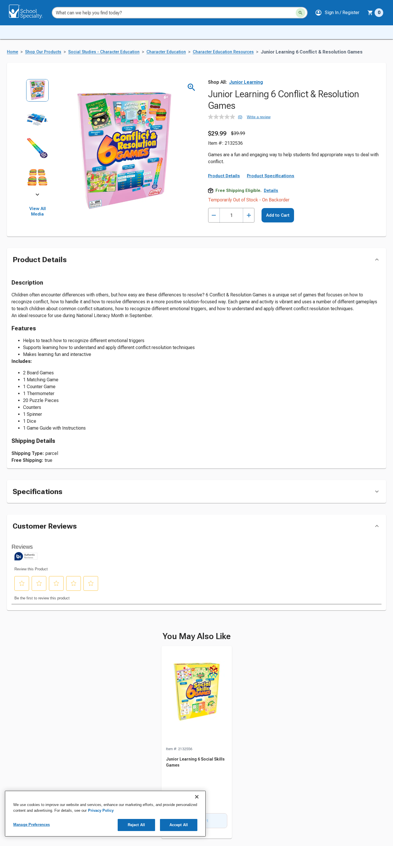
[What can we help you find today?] (300, 13)
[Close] (196, 796)
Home (12, 51)
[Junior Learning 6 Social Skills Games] (196, 696)
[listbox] (37, 137)
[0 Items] (370, 13)
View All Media (37, 211)
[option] (37, 93)
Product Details (224, 175)
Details (271, 190)
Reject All (136, 825)
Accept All (178, 825)
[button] (337, 12)
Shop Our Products (43, 51)
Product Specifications (270, 175)
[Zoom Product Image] (191, 87)
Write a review (258, 117)
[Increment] (249, 215)
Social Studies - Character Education (104, 51)
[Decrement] (214, 215)
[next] (37, 195)
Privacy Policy (101, 810)
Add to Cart (277, 215)
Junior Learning (246, 82)
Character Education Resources (223, 51)
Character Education (166, 51)
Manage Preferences (31, 824)
